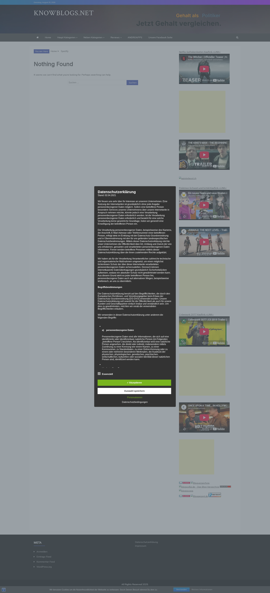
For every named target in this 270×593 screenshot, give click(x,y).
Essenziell (107, 374)
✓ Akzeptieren (134, 382)
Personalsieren (134, 397)
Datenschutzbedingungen (135, 402)
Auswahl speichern (134, 391)
